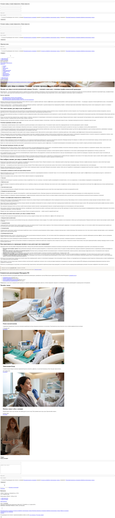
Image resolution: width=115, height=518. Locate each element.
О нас (4, 67)
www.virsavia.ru (33, 514)
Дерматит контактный (7, 278)
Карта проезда (6, 75)
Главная (4, 66)
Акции (4, 72)
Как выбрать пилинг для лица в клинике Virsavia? (13, 98)
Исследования (6, 73)
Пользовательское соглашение (6, 510)
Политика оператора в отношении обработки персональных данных (46, 510)
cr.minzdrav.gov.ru (72, 275)
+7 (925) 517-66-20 (4, 59)
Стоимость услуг (6, 71)
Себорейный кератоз (7, 277)
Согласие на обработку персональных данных (50, 17)
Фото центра (5, 68)
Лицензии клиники (38, 269)
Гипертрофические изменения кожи (10, 280)
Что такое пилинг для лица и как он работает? (12, 97)
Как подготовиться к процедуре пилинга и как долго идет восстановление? (18, 99)
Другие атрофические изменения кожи (11, 279)
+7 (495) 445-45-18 (4, 58)
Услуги (1, 62)
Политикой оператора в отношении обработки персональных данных (80, 17)
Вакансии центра (6, 74)
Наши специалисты (7, 70)
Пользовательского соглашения (30, 17)
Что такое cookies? (40, 514)
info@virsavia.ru (3, 501)
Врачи (5, 62)
